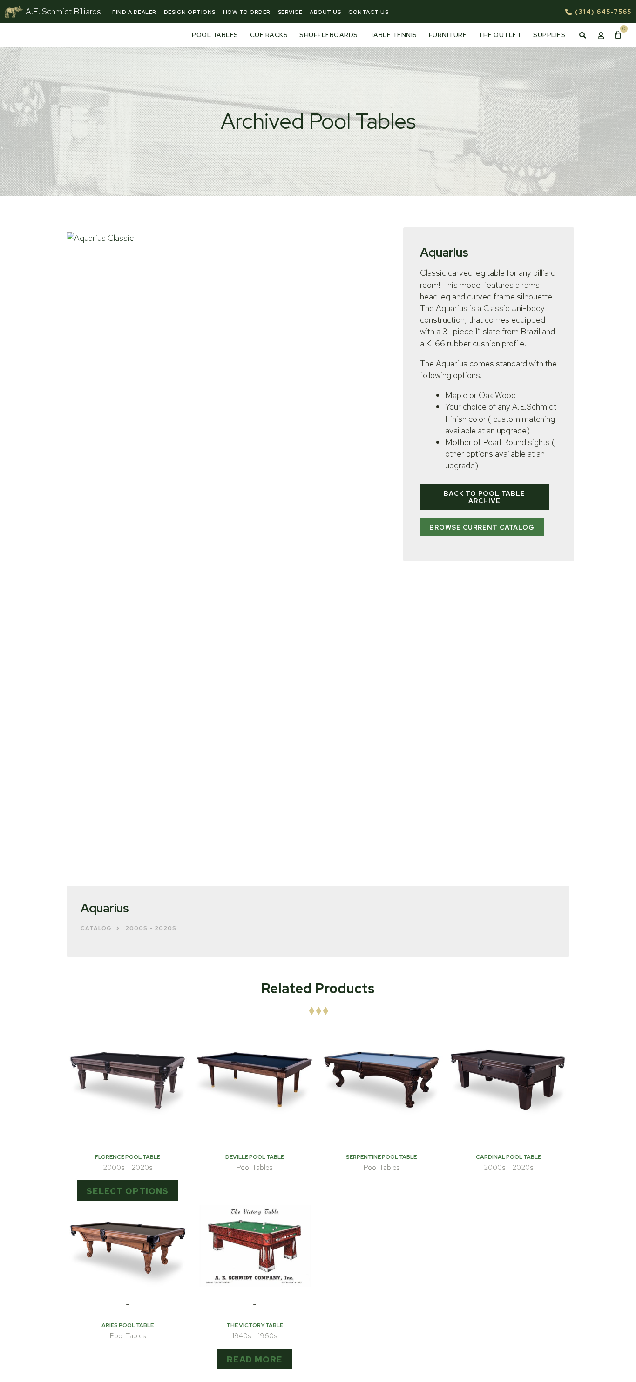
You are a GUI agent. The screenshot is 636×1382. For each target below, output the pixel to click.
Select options (128, 1191)
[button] (582, 35)
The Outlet (499, 35)
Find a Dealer (134, 12)
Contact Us (368, 12)
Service (290, 12)
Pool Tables (215, 35)
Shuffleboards (328, 35)
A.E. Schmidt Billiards (63, 11)
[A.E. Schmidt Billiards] (14, 11)
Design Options (190, 12)
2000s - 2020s (150, 928)
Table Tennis (393, 35)
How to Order (247, 12)
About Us (325, 12)
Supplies (549, 35)
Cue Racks (269, 35)
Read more (255, 1359)
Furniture (448, 35)
